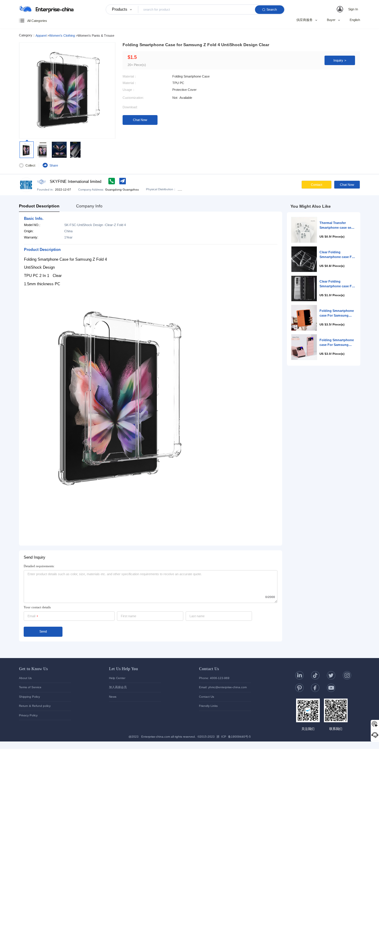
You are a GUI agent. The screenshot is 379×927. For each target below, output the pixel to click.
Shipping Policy (29, 696)
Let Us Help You (123, 668)
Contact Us (209, 668)
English (355, 20)
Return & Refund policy (35, 705)
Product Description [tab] (39, 206)
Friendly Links (208, 705)
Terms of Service (30, 687)
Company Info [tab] (89, 206)
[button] (348, 9)
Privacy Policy (28, 715)
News (112, 696)
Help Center (117, 678)
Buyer (331, 20)
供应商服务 (304, 20)
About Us (25, 678)
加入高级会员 (118, 687)
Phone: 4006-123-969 (214, 678)
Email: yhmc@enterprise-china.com (223, 687)
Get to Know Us (33, 668)
